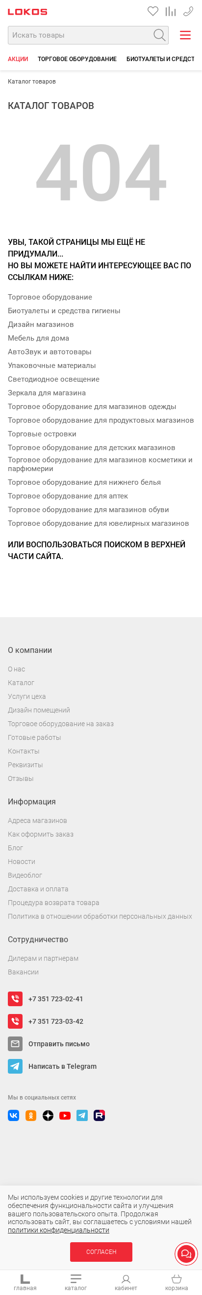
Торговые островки (42, 434)
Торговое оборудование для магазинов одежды (92, 406)
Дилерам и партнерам (43, 958)
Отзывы (21, 778)
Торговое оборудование (77, 59)
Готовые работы (34, 737)
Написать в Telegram (62, 1066)
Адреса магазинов (37, 820)
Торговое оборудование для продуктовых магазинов (101, 420)
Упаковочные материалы (52, 365)
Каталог (21, 683)
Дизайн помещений (39, 710)
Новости (21, 861)
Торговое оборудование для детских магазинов (92, 447)
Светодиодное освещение (54, 379)
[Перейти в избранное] (153, 11)
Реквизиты (25, 765)
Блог (15, 848)
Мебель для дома (38, 338)
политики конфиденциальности (58, 1230)
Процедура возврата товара (54, 902)
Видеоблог (25, 875)
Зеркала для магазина (47, 392)
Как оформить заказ (41, 834)
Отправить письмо (59, 1044)
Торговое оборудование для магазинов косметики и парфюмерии (100, 464)
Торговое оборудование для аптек (68, 496)
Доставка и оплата (38, 889)
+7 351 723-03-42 (55, 1021)
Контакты (24, 751)
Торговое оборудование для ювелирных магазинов (98, 523)
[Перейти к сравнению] (171, 11)
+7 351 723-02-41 (188, 9)
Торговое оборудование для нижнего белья (84, 482)
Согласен (101, 1252)
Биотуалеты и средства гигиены (64, 310)
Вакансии (23, 972)
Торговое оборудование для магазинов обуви (88, 509)
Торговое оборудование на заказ (61, 724)
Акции (18, 59)
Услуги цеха (27, 696)
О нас (16, 669)
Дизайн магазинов (41, 324)
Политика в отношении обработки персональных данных (100, 916)
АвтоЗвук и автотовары (50, 351)
